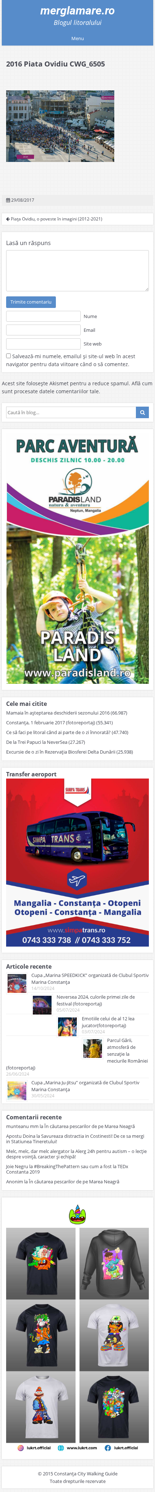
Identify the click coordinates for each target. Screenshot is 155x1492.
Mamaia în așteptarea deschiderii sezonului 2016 (58, 712)
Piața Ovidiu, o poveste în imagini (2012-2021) (56, 219)
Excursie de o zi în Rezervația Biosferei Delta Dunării (60, 752)
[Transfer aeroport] (77, 944)
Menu (77, 38)
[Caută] (142, 412)
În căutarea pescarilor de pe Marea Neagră (89, 1126)
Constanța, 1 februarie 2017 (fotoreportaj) (50, 722)
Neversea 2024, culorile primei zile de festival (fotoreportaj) (96, 1000)
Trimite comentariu (31, 302)
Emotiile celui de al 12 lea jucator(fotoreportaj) (108, 1022)
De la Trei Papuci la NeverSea (36, 742)
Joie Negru (17, 1166)
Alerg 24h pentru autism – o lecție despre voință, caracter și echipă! (76, 1154)
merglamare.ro (77, 10)
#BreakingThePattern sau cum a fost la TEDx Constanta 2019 (67, 1169)
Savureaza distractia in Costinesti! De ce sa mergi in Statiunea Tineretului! (75, 1139)
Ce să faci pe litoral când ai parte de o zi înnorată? (58, 732)
